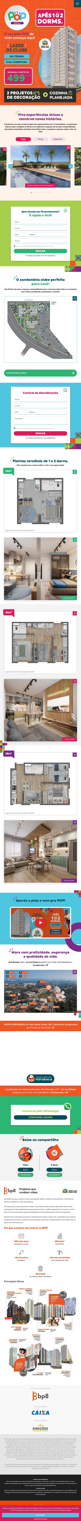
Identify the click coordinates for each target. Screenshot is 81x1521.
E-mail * (17, 228)
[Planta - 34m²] (40, 642)
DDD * (17, 234)
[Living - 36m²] (40, 851)
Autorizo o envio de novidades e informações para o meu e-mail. (34, 246)
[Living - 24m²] (40, 569)
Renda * (17, 241)
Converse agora (40, 1117)
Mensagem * (19, 418)
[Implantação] (40, 329)
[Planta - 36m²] (40, 784)
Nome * (17, 222)
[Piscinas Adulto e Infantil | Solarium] (40, 166)
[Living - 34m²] (40, 710)
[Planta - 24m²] (40, 501)
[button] (10, 166)
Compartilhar (25, 1175)
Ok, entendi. (40, 1515)
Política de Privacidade (40, 1519)
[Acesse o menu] (77, 3)
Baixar (25, 1170)
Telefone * (32, 234)
